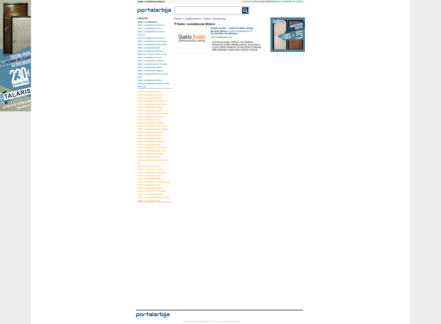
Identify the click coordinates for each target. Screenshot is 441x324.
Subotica (150, 132)
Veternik (149, 194)
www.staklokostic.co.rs (221, 37)
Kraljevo (149, 107)
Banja (148, 166)
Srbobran (150, 123)
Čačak (149, 135)
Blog (277, 1)
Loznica (149, 138)
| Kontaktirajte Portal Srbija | (291, 1)
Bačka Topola (152, 126)
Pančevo (150, 95)
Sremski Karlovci (153, 197)
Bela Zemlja (151, 191)
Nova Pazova (152, 151)
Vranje (149, 185)
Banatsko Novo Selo (153, 161)
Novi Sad (150, 117)
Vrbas (149, 144)
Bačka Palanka (152, 113)
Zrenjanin (150, 154)
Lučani (149, 110)
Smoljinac (150, 188)
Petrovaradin (151, 148)
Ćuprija (149, 98)
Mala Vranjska (152, 129)
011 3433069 (217, 33)
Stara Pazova (152, 104)
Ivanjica (149, 179)
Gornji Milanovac (153, 182)
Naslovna (248, 1)
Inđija (148, 200)
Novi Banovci (152, 101)
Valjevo (149, 92)
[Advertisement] (151, 255)
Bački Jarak (151, 172)
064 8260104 (231, 33)
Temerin (149, 169)
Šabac (149, 176)
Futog (149, 120)
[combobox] (208, 10)
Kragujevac (151, 141)
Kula (148, 157)
